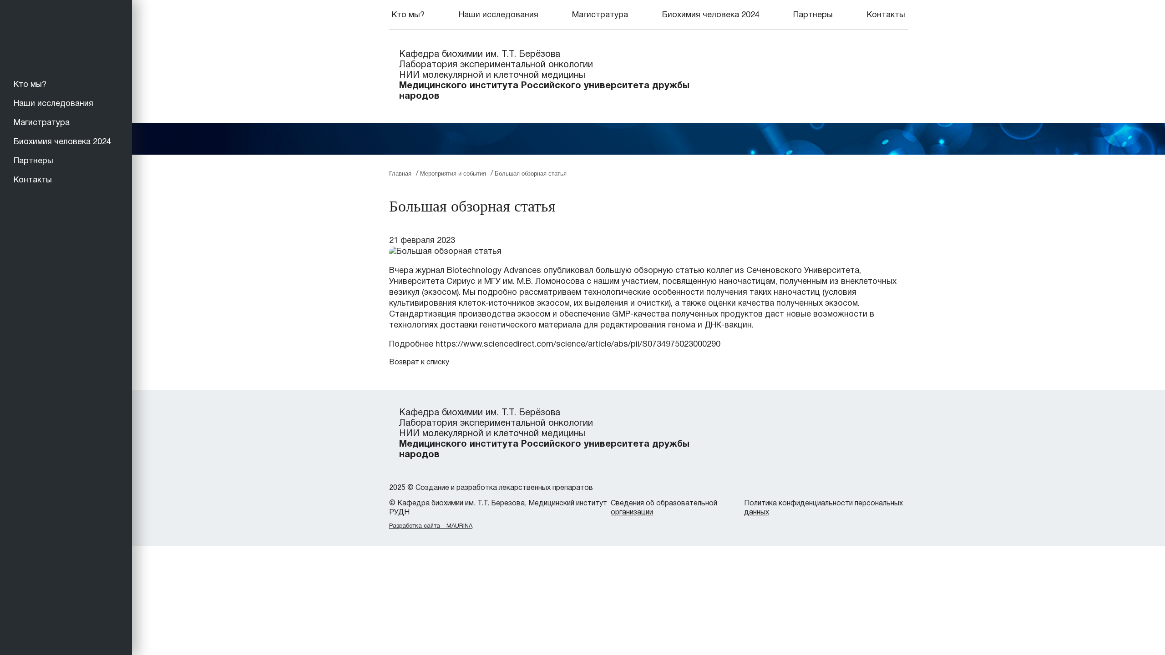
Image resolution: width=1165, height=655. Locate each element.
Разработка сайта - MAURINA (430, 526)
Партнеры (33, 161)
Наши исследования (53, 104)
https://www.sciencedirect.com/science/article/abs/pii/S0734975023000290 (578, 344)
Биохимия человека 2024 (62, 142)
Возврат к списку (419, 362)
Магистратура (42, 123)
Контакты (33, 180)
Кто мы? (30, 85)
